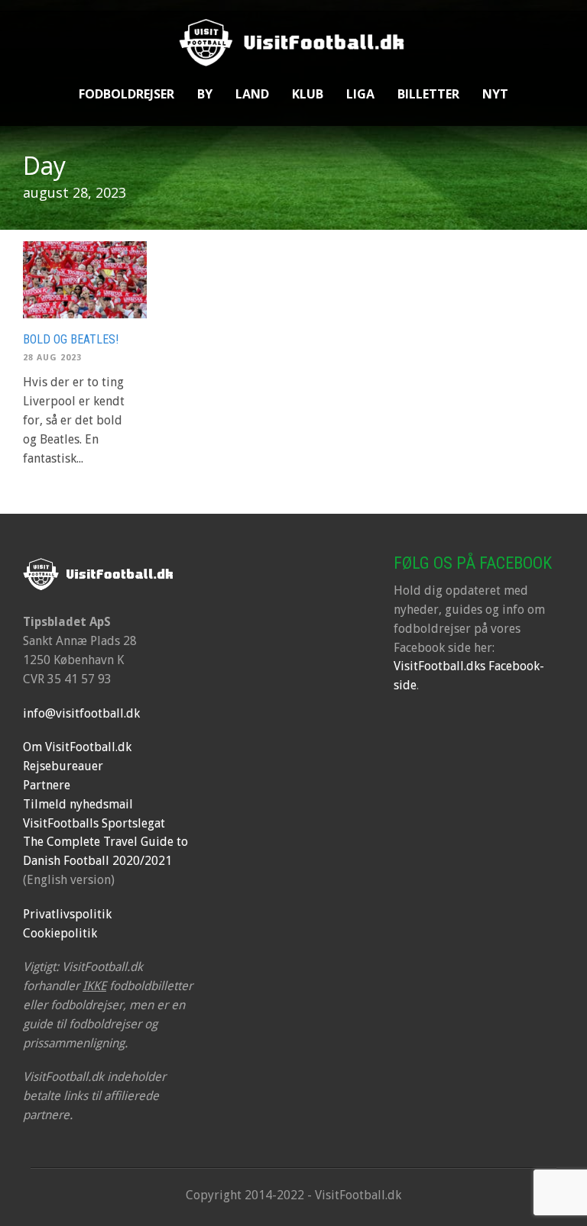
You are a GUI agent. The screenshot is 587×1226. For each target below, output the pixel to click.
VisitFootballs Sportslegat (94, 823)
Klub (307, 93)
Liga (360, 93)
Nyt (495, 93)
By (204, 93)
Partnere (46, 785)
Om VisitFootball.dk (77, 747)
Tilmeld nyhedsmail (78, 804)
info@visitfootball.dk (81, 713)
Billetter (428, 93)
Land (252, 93)
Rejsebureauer (63, 766)
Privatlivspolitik (67, 914)
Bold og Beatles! (70, 339)
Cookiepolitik (60, 933)
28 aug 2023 (52, 358)
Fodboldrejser (126, 93)
